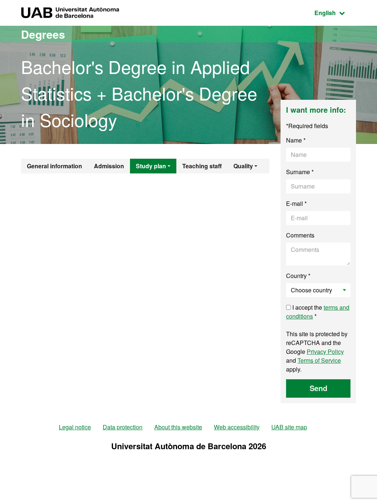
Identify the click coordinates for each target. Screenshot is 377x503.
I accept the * (317, 311)
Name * (296, 140)
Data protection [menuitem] (122, 427)
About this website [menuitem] (178, 427)
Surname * (300, 172)
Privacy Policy (325, 351)
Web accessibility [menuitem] (237, 427)
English (335, 12)
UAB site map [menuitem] (289, 427)
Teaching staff (202, 166)
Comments (300, 235)
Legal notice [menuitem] (75, 427)
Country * (298, 275)
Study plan (151, 166)
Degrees (43, 34)
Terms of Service (319, 360)
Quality (243, 166)
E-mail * (296, 203)
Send (318, 388)
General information (54, 166)
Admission (109, 166)
